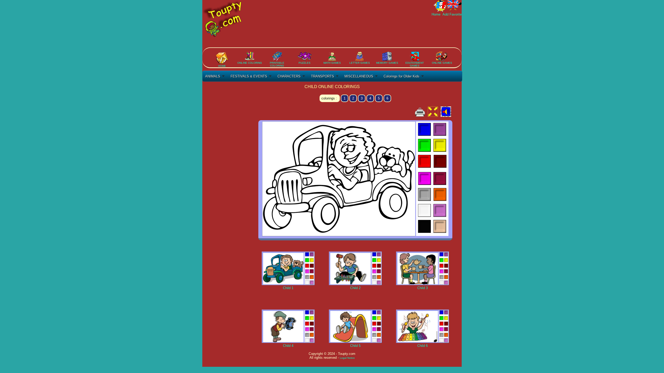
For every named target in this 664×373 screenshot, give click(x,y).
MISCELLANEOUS (358, 76)
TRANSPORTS (322, 76)
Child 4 (288, 346)
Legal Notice (347, 357)
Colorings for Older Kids (401, 76)
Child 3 (422, 288)
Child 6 (422, 346)
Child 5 (355, 346)
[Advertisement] (367, 32)
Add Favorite (451, 14)
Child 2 (355, 288)
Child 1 (288, 288)
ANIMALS (212, 76)
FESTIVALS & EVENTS (249, 76)
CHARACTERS (289, 76)
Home (436, 14)
